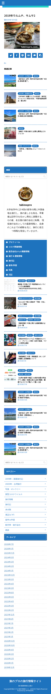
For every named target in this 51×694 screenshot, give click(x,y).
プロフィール (14, 242)
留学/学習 (13, 265)
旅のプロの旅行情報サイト (25, 681)
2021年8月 (9, 619)
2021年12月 (9, 614)
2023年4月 (9, 584)
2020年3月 (9, 654)
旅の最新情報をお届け (25, 686)
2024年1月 (9, 570)
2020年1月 (9, 663)
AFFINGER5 (29, 691)
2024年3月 (9, 562)
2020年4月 (9, 650)
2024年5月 (9, 557)
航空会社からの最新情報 (19, 251)
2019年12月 (9, 667)
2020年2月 (9, 658)
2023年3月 (9, 588)
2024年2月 (9, 566)
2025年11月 (9, 553)
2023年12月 (9, 575)
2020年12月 (9, 641)
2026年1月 (9, 548)
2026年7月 (9, 544)
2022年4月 (9, 601)
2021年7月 (8, 623)
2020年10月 (9, 645)
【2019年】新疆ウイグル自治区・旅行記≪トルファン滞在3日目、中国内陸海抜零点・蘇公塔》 (32, 98)
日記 (10, 274)
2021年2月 (9, 632)
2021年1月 (8, 636)
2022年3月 (9, 606)
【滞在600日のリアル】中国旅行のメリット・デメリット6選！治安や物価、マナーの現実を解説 (32, 341)
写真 (10, 270)
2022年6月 (9, 592)
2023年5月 (9, 579)
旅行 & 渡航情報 (15, 256)
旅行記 (11, 260)
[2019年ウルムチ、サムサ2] (28, 55)
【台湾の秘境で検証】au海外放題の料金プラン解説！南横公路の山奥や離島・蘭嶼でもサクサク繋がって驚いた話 (32, 380)
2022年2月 (9, 610)
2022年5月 (9, 597)
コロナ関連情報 (15, 247)
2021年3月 (9, 628)
